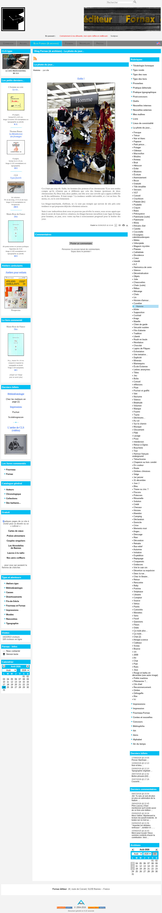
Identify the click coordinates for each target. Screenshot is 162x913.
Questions (138, 621)
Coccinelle (138, 232)
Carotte (137, 229)
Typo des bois (140, 79)
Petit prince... (140, 144)
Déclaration (139, 519)
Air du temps (139, 744)
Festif (136, 618)
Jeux (136, 670)
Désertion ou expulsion (144, 570)
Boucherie (138, 448)
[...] (122, 30)
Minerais (137, 360)
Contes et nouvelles (142, 717)
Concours (138, 722)
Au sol (136, 421)
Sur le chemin (140, 424)
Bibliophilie (138, 726)
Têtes (136, 372)
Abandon (138, 513)
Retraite (137, 543)
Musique (137, 427)
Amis (135, 735)
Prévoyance (139, 214)
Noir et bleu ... (137, 765)
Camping (138, 516)
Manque (137, 408)
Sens (136, 615)
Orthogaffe (138, 693)
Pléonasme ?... (141, 681)
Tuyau (136, 415)
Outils (136, 101)
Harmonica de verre (143, 267)
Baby (136, 585)
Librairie (137, 594)
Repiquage (138, 558)
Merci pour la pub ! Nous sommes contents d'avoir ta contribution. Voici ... (143, 835)
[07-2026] (132, 849)
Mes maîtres (139, 114)
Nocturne (138, 396)
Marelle (137, 321)
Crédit (136, 504)
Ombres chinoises (142, 471)
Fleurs (136, 625)
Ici (135, 699)
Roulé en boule (140, 339)
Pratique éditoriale (142, 88)
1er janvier (138, 477)
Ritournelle (138, 498)
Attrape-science (141, 640)
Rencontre (138, 582)
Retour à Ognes (141, 445)
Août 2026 (144, 849)
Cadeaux (138, 643)
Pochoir (15, 412)
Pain (136, 664)
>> (155, 854)
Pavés (137, 606)
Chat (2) (137, 637)
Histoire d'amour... (142, 300)
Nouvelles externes (142, 110)
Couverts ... (136, 781)
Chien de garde (140, 324)
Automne (138, 549)
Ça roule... (138, 634)
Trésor (137, 135)
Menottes (138, 612)
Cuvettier (138, 303)
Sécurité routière (141, 327)
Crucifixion (138, 198)
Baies (136, 211)
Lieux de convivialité (143, 123)
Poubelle (138, 205)
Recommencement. (143, 687)
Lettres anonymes (142, 369)
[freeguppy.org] (65, 907)
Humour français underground (140, 455)
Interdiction (139, 442)
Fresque (137, 132)
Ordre (136, 628)
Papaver (137, 141)
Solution (137, 501)
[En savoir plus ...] (97, 907)
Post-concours (140, 96)
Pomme (137, 588)
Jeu (135, 375)
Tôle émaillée (140, 186)
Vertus (137, 603)
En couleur (138, 465)
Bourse (137, 649)
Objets (137, 276)
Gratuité (137, 183)
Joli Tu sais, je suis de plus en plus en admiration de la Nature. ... (143, 798)
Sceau (137, 646)
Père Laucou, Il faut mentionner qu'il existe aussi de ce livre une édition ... (144, 808)
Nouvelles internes (142, 105)
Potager (137, 147)
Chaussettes (139, 282)
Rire (135, 696)
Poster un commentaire (81, 243)
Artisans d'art (140, 226)
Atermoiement (140, 177)
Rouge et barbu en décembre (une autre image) (145, 674)
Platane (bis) (139, 201)
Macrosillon (139, 153)
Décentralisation (141, 273)
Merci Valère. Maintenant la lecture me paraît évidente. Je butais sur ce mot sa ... (144, 817)
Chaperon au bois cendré (145, 462)
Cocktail (137, 315)
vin (135, 652)
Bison (136, 180)
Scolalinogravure (15, 417)
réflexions (138, 384)
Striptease (138, 591)
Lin (135, 297)
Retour (137, 579)
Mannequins (139, 363)
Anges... (137, 531)
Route (136, 468)
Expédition (138, 555)
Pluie (136, 387)
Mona (136, 223)
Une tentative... (141, 354)
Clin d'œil (138, 684)
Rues (136, 667)
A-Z (135, 264)
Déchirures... (139, 418)
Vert (135, 393)
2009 (136, 655)
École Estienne (141, 366)
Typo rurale (138, 70)
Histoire (137, 510)
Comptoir (138, 597)
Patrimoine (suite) (142, 217)
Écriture (137, 174)
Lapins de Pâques (142, 348)
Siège (136, 474)
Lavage (137, 436)
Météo (136, 240)
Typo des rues (140, 74)
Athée (136, 309)
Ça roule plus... (141, 631)
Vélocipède (139, 243)
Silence (137, 270)
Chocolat (138, 345)
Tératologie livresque (143, 65)
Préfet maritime (141, 678)
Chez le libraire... (141, 576)
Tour (136, 451)
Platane (137, 249)
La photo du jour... (141, 128)
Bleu (136, 486)
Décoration (138, 540)
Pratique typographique (144, 92)
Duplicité (138, 357)
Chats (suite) (139, 285)
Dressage (138, 534)
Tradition (138, 333)
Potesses (138, 495)
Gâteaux (137, 150)
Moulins (137, 156)
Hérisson (138, 165)
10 (133, 866)
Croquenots (139, 561)
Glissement (139, 430)
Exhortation (139, 351)
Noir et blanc (139, 138)
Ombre (137, 690)
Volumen (138, 405)
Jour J (136, 483)
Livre (135, 119)
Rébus (137, 288)
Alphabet (137, 739)
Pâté (136, 433)
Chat (136, 661)
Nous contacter (13, 651)
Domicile (138, 522)
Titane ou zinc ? (141, 489)
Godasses (138, 564)
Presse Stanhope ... (140, 760)
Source (137, 600)
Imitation (138, 552)
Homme (139, 306)
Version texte (12, 654)
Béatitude (138, 402)
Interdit (137, 261)
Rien (136, 537)
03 (133, 863)
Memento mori (140, 528)
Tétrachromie (140, 459)
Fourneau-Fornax (141, 713)
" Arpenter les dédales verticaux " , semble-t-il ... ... (143, 826)
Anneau (137, 159)
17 (133, 869)
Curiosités (138, 609)
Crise (136, 525)
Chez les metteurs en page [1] (16, 400)
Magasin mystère (142, 246)
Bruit (136, 162)
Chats (136, 294)
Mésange (138, 291)
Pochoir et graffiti (141, 390)
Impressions (139, 704)
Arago (136, 318)
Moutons (138, 171)
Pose (136, 439)
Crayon (137, 208)
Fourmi (137, 411)
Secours (137, 189)
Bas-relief (138, 546)
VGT (136, 192)
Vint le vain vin (140, 567)
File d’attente (140, 330)
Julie (136, 279)
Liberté (137, 336)
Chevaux (138, 507)
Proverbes (138, 83)
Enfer (136, 168)
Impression (138, 708)
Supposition (139, 312)
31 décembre (140, 480)
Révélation (138, 342)
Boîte (136, 378)
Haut (81, 903)
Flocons (137, 492)
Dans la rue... (140, 573)
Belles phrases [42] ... (141, 776)
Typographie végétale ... (142, 771)
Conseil (137, 195)
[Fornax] (13, 30)
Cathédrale (138, 252)
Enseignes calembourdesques (141, 236)
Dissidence (139, 255)
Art (135, 658)
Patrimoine (138, 220)
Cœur (136, 258)
